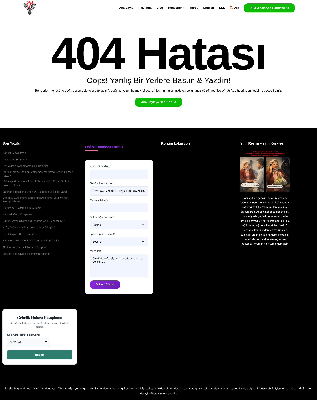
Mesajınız (95, 251)
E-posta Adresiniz (100, 200)
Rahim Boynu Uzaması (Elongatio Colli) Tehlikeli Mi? (33, 221)
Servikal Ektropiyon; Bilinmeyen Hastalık (26, 253)
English (208, 7)
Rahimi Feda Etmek (14, 153)
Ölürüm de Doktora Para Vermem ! (22, 208)
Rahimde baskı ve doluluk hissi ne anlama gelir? (30, 240)
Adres (194, 7)
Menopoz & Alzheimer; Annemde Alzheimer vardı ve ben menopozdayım (35, 199)
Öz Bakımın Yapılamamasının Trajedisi (25, 166)
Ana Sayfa (126, 7)
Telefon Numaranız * (102, 183)
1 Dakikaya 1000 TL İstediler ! (19, 234)
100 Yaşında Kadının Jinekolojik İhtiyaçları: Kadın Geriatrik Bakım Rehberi (36, 183)
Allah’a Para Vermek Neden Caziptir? (24, 247)
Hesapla (39, 355)
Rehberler (175, 7)
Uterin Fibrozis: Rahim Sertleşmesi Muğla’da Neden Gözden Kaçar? (37, 174)
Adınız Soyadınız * (100, 166)
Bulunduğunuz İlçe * (102, 217)
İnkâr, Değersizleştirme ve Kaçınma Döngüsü (28, 227)
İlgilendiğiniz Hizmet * (102, 234)
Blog (160, 7)
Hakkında (145, 7)
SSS (222, 7)
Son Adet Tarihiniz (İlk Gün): (23, 334)
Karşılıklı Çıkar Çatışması (17, 214)
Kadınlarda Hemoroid (15, 159)
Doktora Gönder (105, 284)
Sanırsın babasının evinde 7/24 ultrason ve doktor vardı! (34, 191)
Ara (236, 7)
